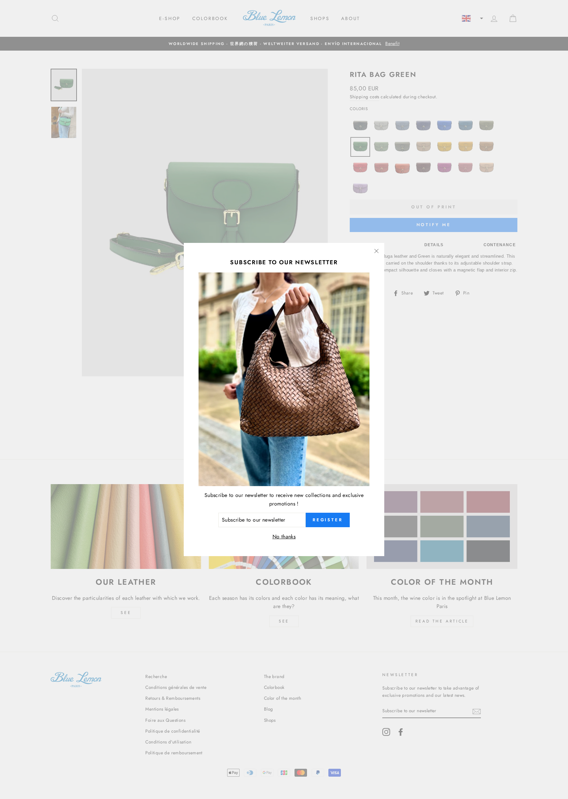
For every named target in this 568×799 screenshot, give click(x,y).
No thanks (284, 536)
